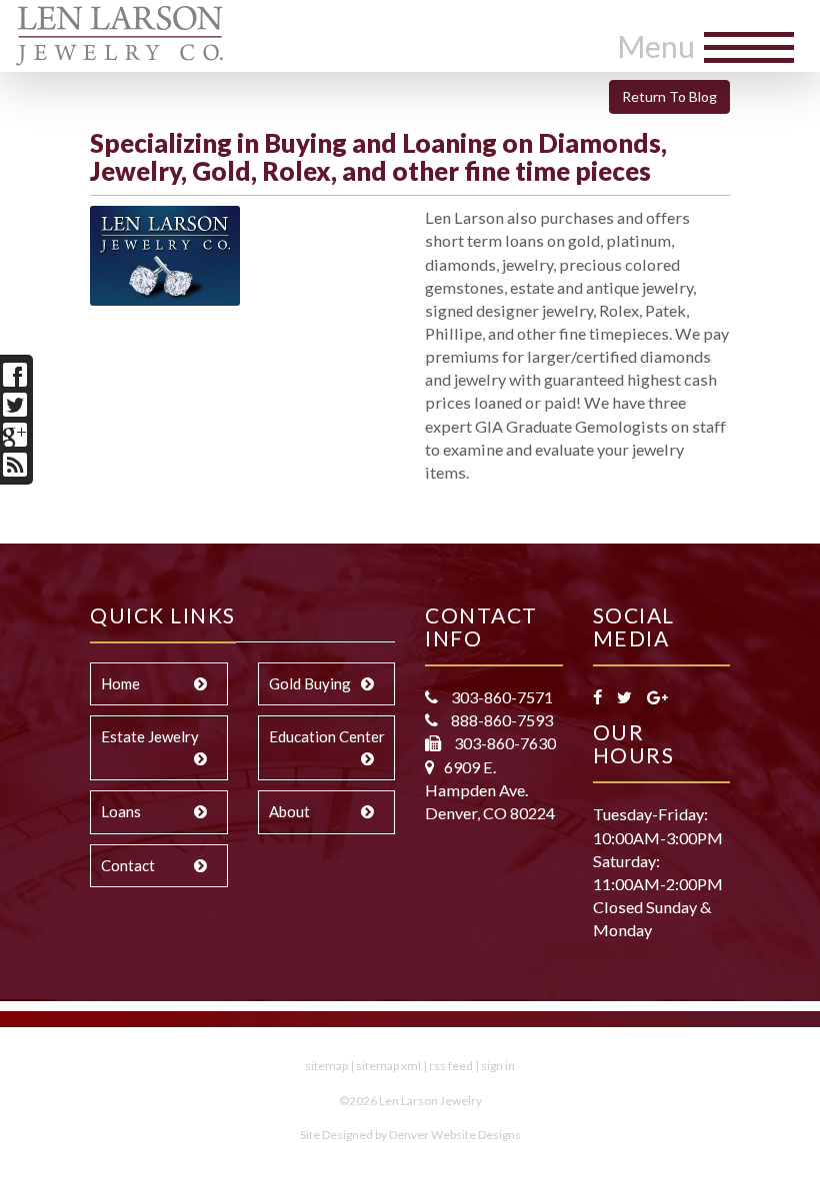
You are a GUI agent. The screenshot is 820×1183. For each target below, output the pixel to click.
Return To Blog (669, 96)
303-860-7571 (500, 696)
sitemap (326, 1065)
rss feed (451, 1065)
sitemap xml (388, 1065)
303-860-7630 (503, 742)
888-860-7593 (500, 719)
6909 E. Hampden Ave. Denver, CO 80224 (490, 789)
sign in (498, 1065)
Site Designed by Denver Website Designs (410, 1134)
